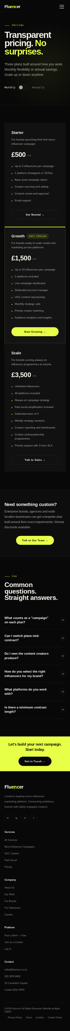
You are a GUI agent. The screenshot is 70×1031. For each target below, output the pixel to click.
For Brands (10, 901)
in (8, 818)
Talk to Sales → (35, 459)
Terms (29, 1017)
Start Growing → (35, 331)
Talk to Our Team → (35, 540)
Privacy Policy (15, 1017)
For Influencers (12, 907)
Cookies (40, 1017)
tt (25, 818)
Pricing (8, 867)
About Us (9, 887)
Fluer (12, 6)
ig (16, 818)
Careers (8, 914)
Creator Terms (55, 1017)
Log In (7, 949)
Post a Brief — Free (15, 935)
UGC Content (11, 853)
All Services (11, 840)
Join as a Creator (13, 942)
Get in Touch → (35, 761)
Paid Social (10, 860)
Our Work (9, 894)
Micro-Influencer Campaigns (19, 846)
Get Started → (35, 214)
